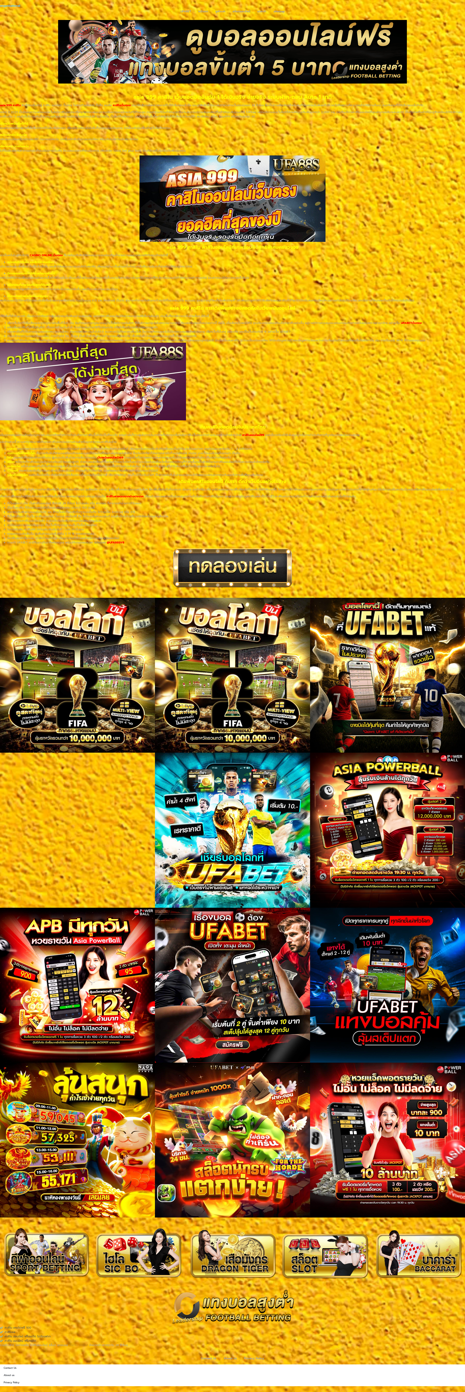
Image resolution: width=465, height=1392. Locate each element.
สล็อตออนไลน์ (241, 11)
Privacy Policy (254, 1358)
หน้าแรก (203, 11)
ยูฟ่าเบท (220, 11)
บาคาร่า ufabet (78, 1345)
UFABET (185, 11)
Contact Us (208, 1358)
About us (230, 1358)
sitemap (279, 11)
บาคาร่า (261, 11)
